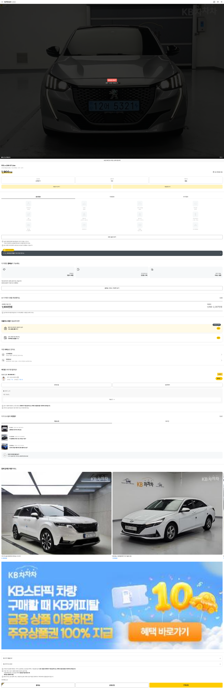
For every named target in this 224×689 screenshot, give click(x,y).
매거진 (167, 421)
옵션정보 (38, 197)
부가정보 (185, 197)
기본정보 (112, 197)
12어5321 (9, 2)
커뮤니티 (56, 421)
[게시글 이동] (112, 428)
